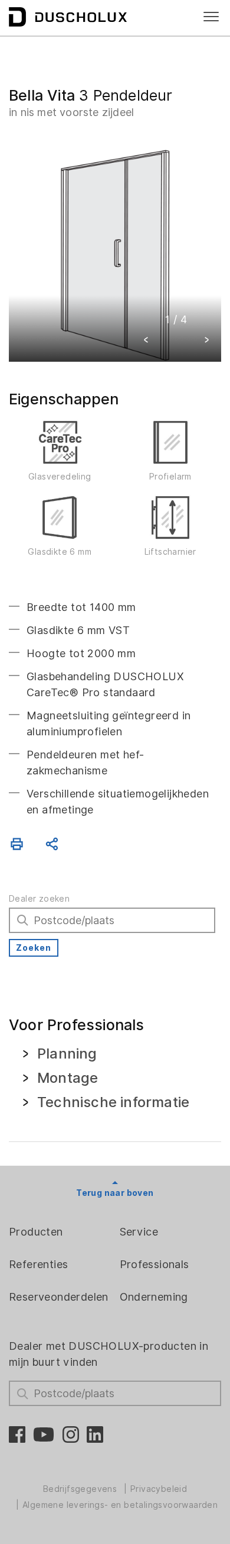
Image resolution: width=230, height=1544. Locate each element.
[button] (146, 341)
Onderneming (154, 1297)
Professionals (154, 1264)
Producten (36, 1231)
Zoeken (33, 948)
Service (139, 1231)
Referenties (38, 1264)
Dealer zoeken (39, 898)
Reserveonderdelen (59, 1297)
